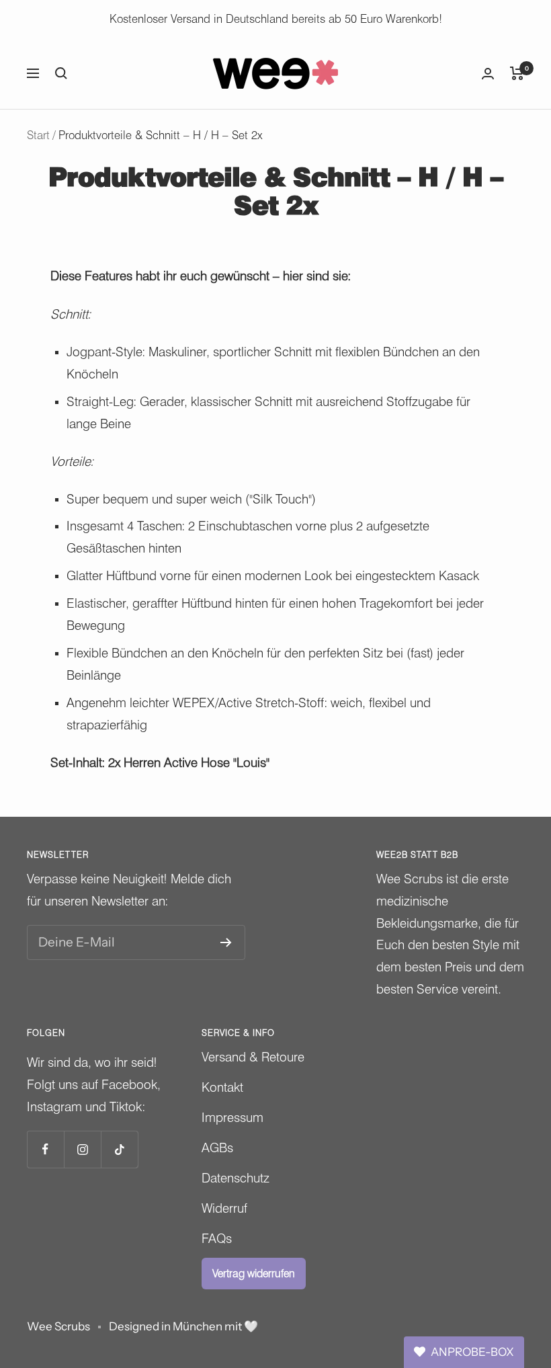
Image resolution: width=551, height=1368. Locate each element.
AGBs (217, 1147)
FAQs (217, 1238)
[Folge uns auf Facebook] (45, 1149)
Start (38, 135)
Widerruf (224, 1208)
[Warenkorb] (517, 73)
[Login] (488, 73)
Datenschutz (235, 1177)
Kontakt (222, 1087)
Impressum (232, 1117)
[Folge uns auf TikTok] (119, 1149)
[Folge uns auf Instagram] (82, 1149)
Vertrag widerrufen (253, 1273)
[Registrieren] (226, 942)
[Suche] (61, 73)
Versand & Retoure (253, 1056)
